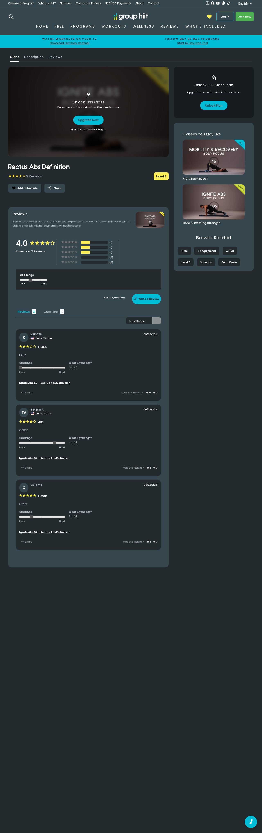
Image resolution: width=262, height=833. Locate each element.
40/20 (230, 251)
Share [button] (28, 392)
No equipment (207, 251)
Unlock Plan (213, 105)
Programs (83, 26)
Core (184, 251)
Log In (225, 17)
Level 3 (185, 262)
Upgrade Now (88, 120)
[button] (148, 392)
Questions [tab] (51, 312)
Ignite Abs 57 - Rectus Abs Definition (44, 383)
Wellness (143, 26)
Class (14, 56)
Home (42, 26)
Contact (153, 3)
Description (34, 56)
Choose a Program (21, 3)
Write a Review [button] (148, 299)
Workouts (113, 26)
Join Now (244, 17)
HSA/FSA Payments (118, 3)
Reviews (170, 26)
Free (59, 26)
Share (54, 188)
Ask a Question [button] (114, 297)
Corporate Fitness (88, 3)
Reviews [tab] (24, 312)
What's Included (205, 26)
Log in (102, 129)
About (139, 3)
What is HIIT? (47, 3)
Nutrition (66, 3)
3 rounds (206, 262)
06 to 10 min (229, 262)
